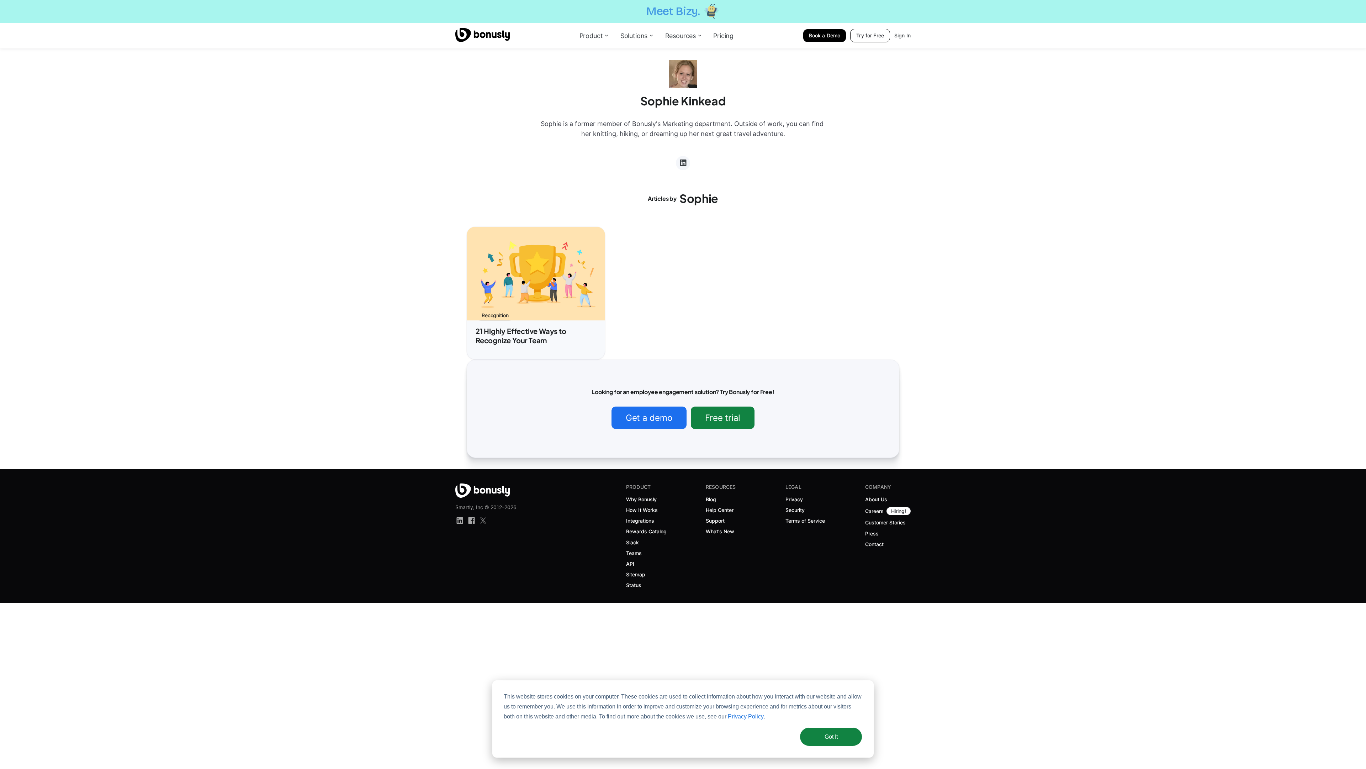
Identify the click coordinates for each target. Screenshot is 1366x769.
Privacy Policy (746, 716)
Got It (831, 737)
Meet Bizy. (673, 11)
